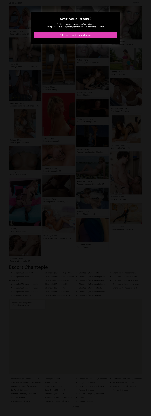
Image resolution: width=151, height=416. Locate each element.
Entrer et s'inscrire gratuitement (75, 35)
